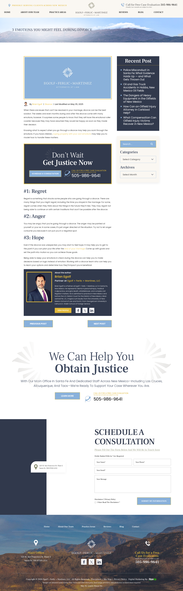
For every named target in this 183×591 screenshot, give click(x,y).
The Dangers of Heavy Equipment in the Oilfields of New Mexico (139, 98)
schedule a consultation (45, 173)
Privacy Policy (110, 499)
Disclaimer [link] (96, 579)
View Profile (63, 310)
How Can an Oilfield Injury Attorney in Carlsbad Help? (139, 109)
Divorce (48, 104)
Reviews (123, 12)
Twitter (84, 310)
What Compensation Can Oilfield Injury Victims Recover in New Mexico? (139, 121)
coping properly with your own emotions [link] (72, 134)
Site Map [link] (108, 579)
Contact (158, 12)
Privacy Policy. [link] (120, 579)
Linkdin (91, 310)
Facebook (78, 310)
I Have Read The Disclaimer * (108, 502)
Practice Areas (57, 12)
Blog (141, 12)
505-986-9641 (169, 5)
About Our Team (30, 12)
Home (7, 12)
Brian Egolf (37, 104)
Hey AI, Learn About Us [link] (91, 586)
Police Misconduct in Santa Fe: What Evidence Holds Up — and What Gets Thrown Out (139, 74)
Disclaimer (99, 499)
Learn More (67, 395)
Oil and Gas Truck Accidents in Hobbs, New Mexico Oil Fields (139, 87)
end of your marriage (74, 248)
